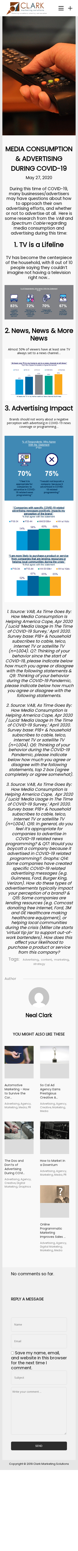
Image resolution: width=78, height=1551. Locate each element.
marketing (61, 960)
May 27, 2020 (39, 178)
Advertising (31, 960)
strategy (39, 964)
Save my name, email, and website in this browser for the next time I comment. (39, 1360)
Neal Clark (39, 1015)
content (46, 960)
